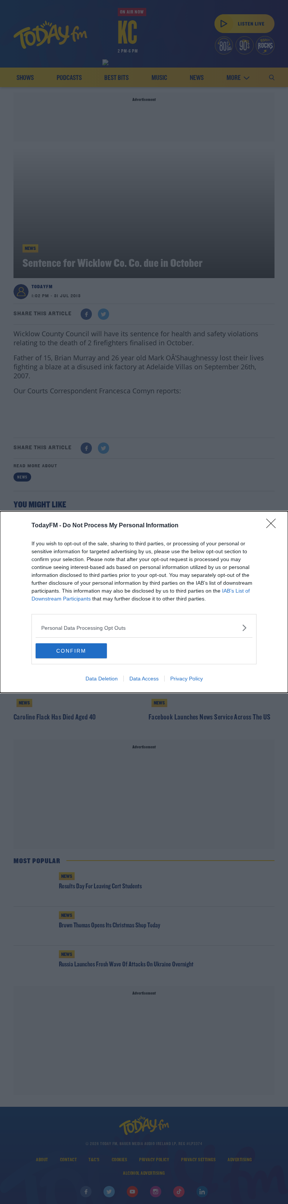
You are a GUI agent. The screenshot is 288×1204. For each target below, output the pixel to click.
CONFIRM (71, 651)
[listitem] (144, 628)
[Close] (273, 526)
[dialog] (144, 602)
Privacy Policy (186, 679)
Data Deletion (102, 679)
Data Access (144, 679)
